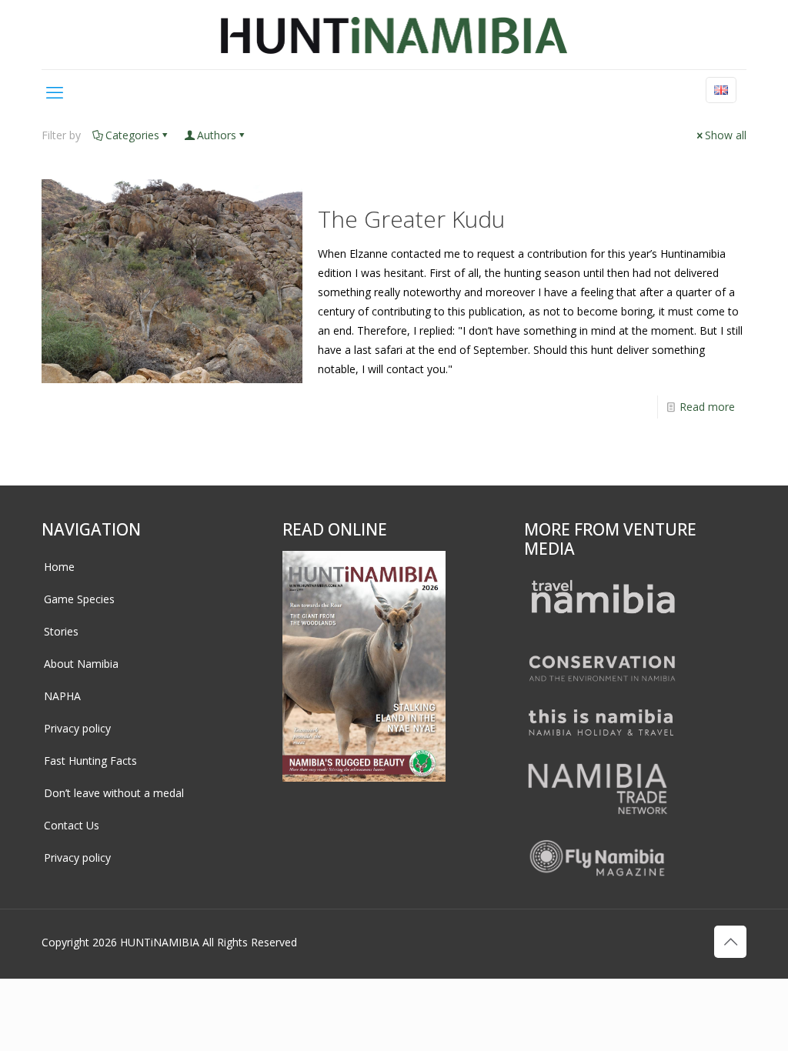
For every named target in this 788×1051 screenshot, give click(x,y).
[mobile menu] (55, 91)
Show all (725, 135)
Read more (707, 406)
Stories (61, 631)
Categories (132, 135)
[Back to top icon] (730, 942)
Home (59, 566)
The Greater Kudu (411, 219)
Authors (216, 135)
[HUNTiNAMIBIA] (394, 34)
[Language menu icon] (721, 90)
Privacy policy (77, 728)
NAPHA (62, 696)
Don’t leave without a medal (114, 793)
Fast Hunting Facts (90, 760)
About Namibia (81, 663)
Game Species (79, 599)
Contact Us (71, 825)
